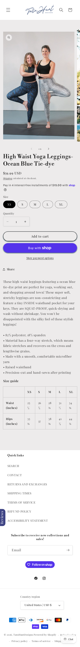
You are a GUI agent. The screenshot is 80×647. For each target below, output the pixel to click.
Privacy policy (20, 641)
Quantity (8, 213)
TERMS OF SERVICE (21, 502)
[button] (8, 9)
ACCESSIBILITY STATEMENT (27, 520)
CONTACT (14, 475)
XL (61, 204)
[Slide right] (48, 149)
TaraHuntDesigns (23, 634)
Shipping (7, 178)
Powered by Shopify (45, 634)
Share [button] (11, 269)
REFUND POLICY (19, 511)
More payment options (40, 257)
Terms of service (41, 641)
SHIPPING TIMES (19, 493)
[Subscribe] (67, 550)
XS (9, 204)
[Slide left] (31, 149)
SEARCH (13, 466)
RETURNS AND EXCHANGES (27, 484)
